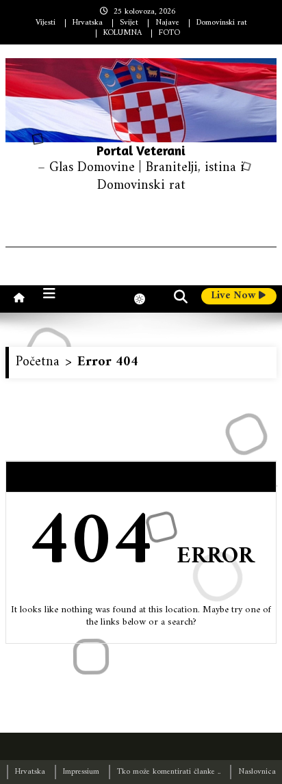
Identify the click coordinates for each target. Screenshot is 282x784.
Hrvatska (88, 23)
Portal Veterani (141, 150)
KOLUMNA (122, 33)
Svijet (129, 23)
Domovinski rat (221, 23)
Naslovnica (257, 772)
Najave (167, 23)
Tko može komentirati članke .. (168, 772)
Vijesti (45, 23)
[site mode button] (146, 299)
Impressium (81, 772)
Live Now (235, 296)
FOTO (169, 33)
